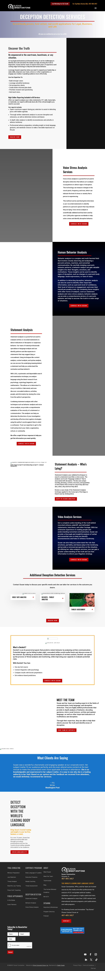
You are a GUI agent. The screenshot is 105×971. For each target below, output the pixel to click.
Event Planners (11, 904)
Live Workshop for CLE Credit (60, 4)
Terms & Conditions (88, 965)
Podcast (46, 916)
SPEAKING (46, 903)
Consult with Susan (79, 224)
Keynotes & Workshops (50, 907)
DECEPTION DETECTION (33, 894)
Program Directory (49, 911)
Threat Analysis (12, 881)
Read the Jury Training (14, 886)
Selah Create (61, 965)
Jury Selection (11, 877)
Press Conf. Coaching (14, 890)
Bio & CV (46, 896)
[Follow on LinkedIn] (86, 959)
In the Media (11, 900)
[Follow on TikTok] (96, 959)
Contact (66, 921)
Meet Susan (47, 872)
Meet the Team (48, 876)
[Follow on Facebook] (90, 954)
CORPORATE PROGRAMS (33, 868)
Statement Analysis (31, 898)
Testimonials (47, 880)
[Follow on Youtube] (85, 954)
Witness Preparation (13, 873)
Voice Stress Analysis (32, 907)
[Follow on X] (91, 959)
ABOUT (45, 868)
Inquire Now (15, 137)
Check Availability (19, 852)
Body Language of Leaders (33, 873)
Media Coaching (30, 881)
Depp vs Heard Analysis (65, 499)
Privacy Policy (77, 965)
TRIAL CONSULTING (13, 868)
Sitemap (93, 968)
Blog (44, 885)
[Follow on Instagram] (95, 954)
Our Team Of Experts (66, 730)
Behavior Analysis (30, 903)
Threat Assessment (31, 886)
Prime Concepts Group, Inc (40, 965)
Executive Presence (31, 877)
